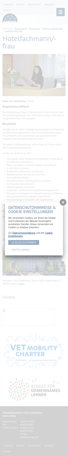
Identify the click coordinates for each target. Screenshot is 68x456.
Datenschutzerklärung (23, 232)
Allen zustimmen (25, 242)
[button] (63, 202)
